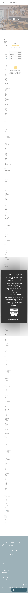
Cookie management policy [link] (14, 319)
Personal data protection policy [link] (14, 317)
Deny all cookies (14, 312)
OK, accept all (14, 309)
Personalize (14, 315)
